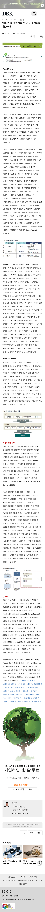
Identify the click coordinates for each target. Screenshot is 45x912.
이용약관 (22, 877)
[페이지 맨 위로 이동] (39, 863)
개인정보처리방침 (9, 880)
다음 (39, 833)
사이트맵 (39, 880)
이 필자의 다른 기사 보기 (20, 813)
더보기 (31, 36)
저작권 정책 (33, 877)
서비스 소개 (12, 877)
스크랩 (38, 36)
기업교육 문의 (22, 884)
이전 (23, 833)
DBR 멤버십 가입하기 (22, 789)
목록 (31, 833)
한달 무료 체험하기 (22, 784)
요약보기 (41, 36)
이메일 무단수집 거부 (25, 880)
